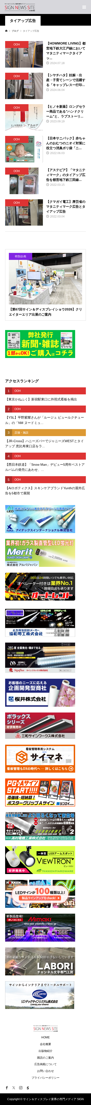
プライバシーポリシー (46, 1077)
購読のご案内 (45, 1057)
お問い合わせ (45, 1071)
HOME (45, 1037)
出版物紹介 (45, 1051)
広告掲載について (45, 1064)
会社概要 (45, 1044)
